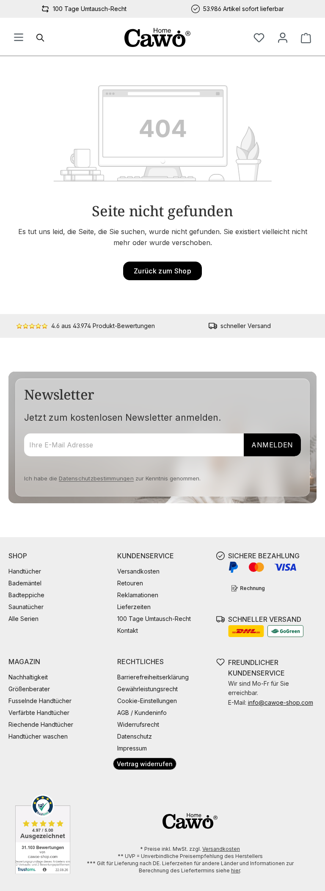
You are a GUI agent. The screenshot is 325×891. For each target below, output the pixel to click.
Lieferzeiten (134, 606)
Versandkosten (138, 571)
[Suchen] (40, 37)
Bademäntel (24, 583)
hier (235, 870)
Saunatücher (26, 606)
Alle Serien (23, 618)
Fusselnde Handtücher (40, 700)
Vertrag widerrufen (145, 763)
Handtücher (24, 571)
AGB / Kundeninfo (142, 712)
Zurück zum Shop (162, 271)
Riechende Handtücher (40, 724)
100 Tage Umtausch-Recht (154, 618)
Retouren (130, 583)
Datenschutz (134, 736)
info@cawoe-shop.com (280, 702)
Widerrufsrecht (138, 724)
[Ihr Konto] (283, 37)
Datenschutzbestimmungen (96, 478)
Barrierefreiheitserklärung (153, 677)
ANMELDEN (272, 445)
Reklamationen (137, 595)
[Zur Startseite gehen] (157, 37)
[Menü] (18, 37)
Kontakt (127, 630)
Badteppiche (26, 595)
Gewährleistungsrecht (147, 688)
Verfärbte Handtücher (38, 712)
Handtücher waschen (38, 736)
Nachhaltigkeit (28, 677)
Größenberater (29, 688)
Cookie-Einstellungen (147, 700)
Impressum (132, 748)
